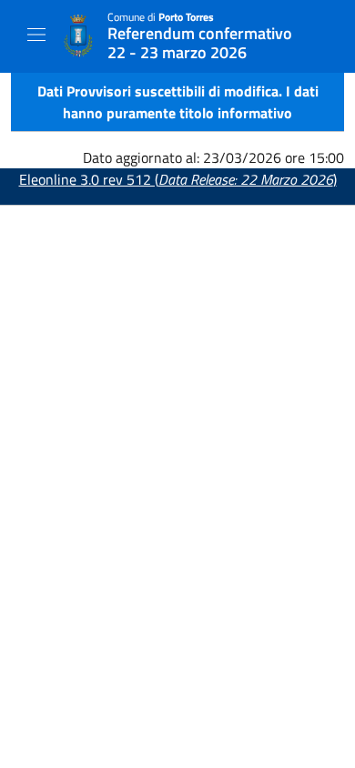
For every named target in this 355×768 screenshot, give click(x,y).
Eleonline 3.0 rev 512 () (178, 179)
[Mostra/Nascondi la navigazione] (36, 34)
